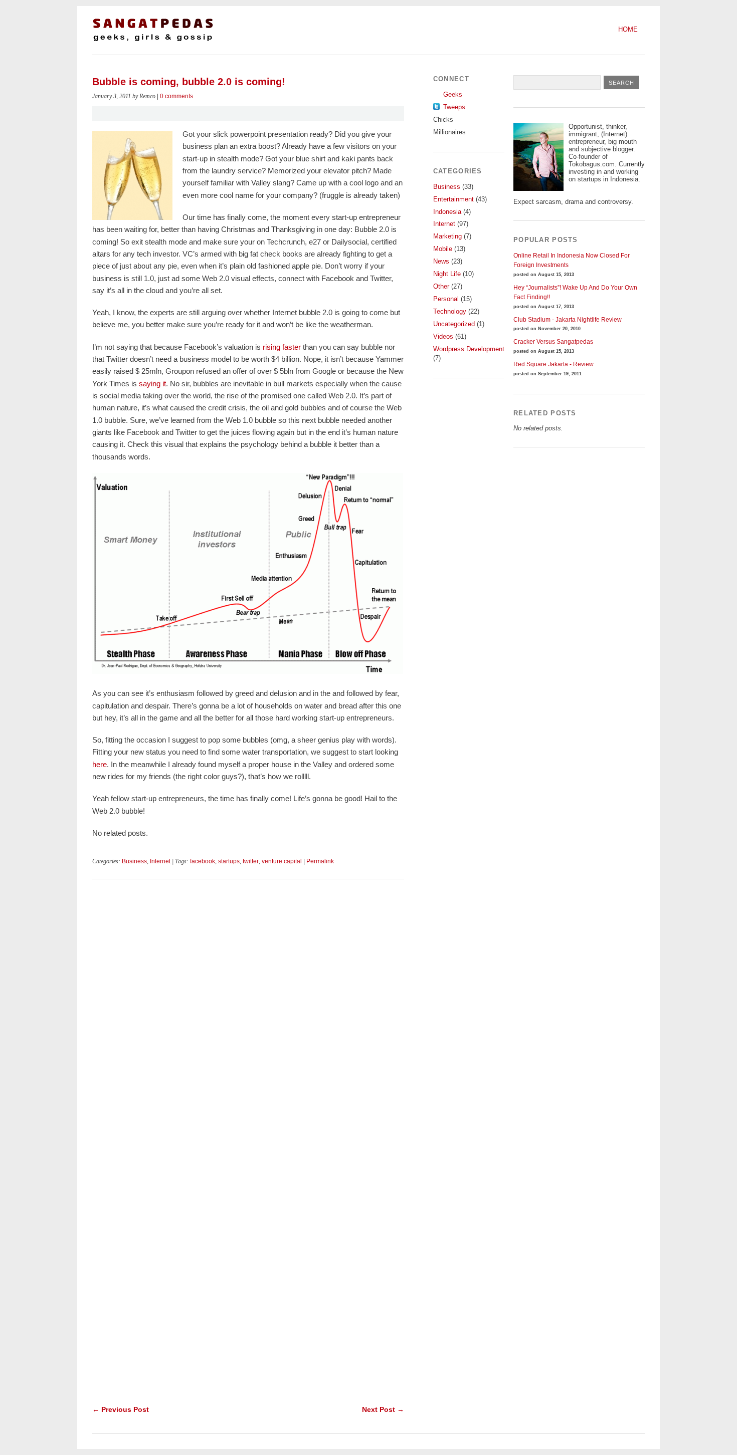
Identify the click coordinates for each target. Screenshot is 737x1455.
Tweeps (454, 107)
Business (134, 861)
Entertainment (453, 199)
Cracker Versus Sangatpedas (553, 341)
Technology (449, 311)
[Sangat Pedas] (153, 40)
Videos (443, 336)
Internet (160, 861)
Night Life (447, 274)
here (99, 764)
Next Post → (383, 1409)
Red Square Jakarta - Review (553, 364)
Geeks (452, 94)
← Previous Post (120, 1409)
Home (628, 29)
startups (229, 861)
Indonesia (447, 211)
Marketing (447, 236)
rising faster (282, 347)
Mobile (442, 249)
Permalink (320, 861)
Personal (446, 299)
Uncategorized (454, 324)
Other (441, 286)
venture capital (282, 861)
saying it (152, 383)
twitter (251, 861)
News (441, 261)
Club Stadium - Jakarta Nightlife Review (567, 319)
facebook (202, 861)
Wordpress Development (468, 349)
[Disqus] (248, 1018)
